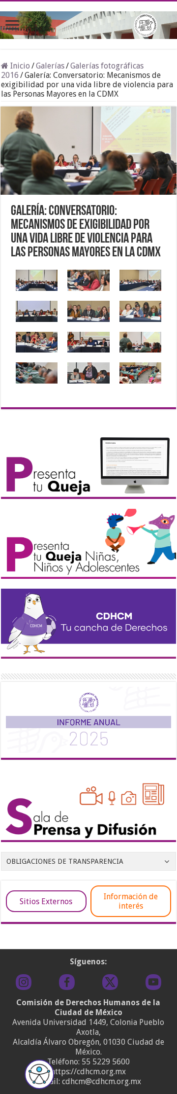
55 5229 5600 (106, 1061)
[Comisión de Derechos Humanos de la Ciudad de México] (88, 23)
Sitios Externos (46, 901)
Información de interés (131, 901)
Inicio (19, 66)
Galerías (50, 66)
